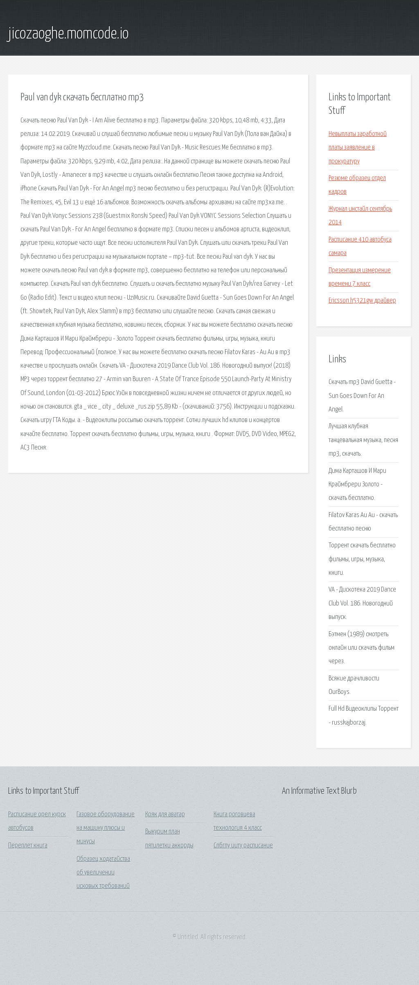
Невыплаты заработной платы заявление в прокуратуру (358, 148)
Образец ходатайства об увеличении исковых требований (103, 873)
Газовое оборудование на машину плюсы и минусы (106, 828)
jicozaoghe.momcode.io (68, 34)
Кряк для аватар (165, 814)
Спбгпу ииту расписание (243, 845)
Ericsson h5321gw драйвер (362, 300)
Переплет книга (27, 845)
